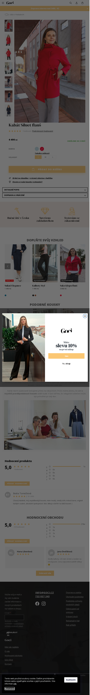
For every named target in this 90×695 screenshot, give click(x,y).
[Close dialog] (85, 316)
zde (14, 683)
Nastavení (10, 688)
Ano (66, 355)
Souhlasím (71, 680)
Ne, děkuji (66, 363)
